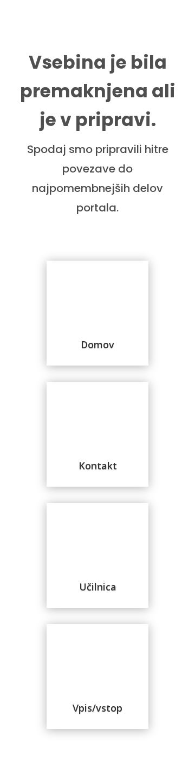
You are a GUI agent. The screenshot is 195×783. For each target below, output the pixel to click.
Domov (97, 344)
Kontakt (98, 465)
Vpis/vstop (97, 707)
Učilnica (97, 586)
